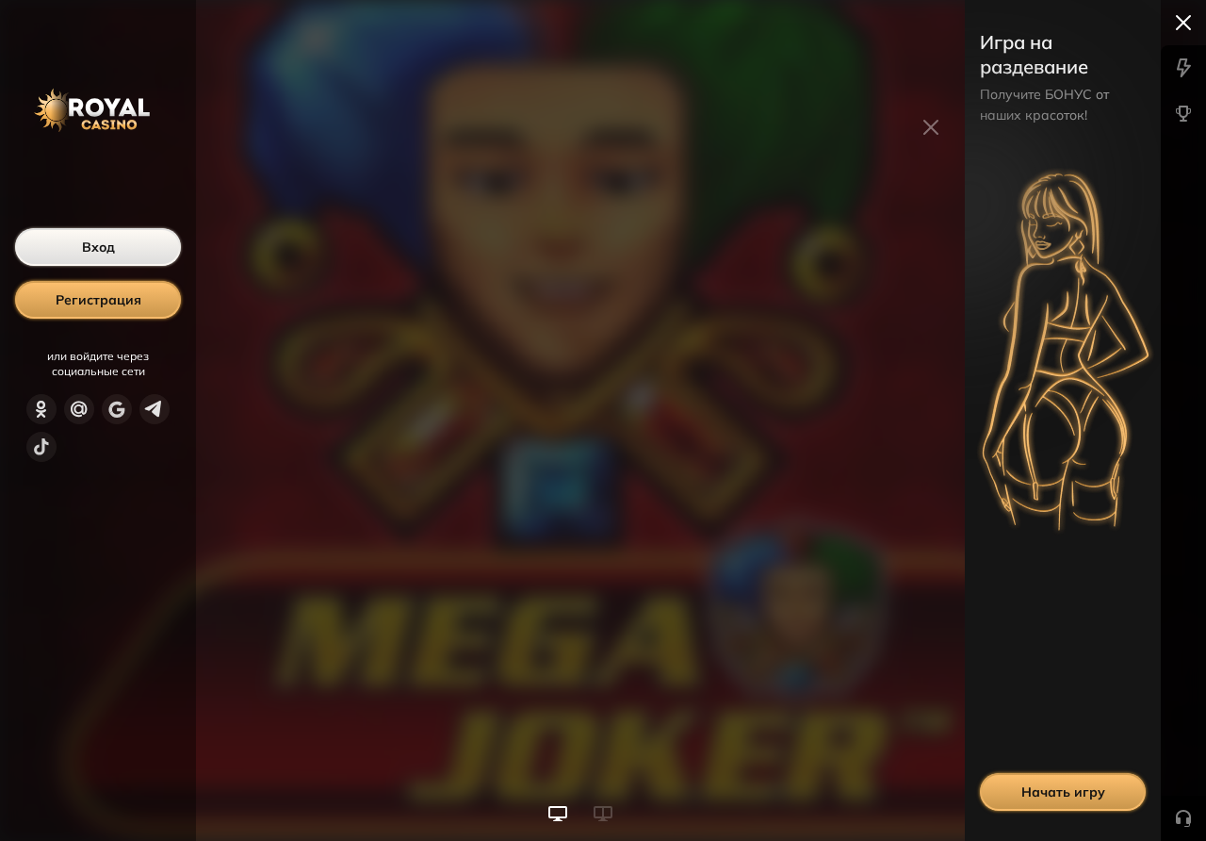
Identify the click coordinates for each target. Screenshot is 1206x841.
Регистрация (98, 299)
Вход (98, 247)
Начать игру (1063, 791)
